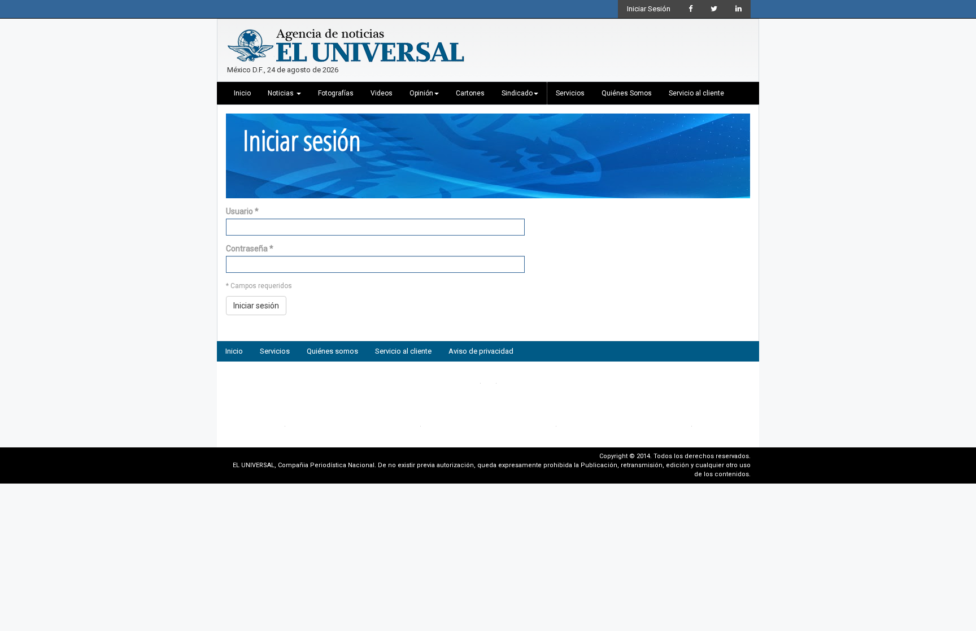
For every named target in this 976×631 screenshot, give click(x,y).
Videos (382, 93)
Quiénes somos (332, 351)
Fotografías (336, 93)
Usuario (242, 211)
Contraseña (249, 248)
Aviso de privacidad (480, 351)
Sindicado (517, 93)
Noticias (281, 93)
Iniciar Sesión (648, 9)
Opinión (421, 93)
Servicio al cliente (696, 93)
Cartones (470, 93)
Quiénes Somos (627, 93)
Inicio (242, 93)
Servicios (570, 93)
